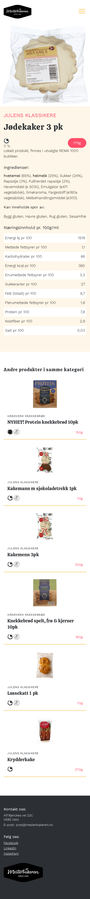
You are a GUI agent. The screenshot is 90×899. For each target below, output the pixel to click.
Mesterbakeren (17, 12)
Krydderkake (21, 760)
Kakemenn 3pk (23, 555)
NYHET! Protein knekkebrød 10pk (42, 422)
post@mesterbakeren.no (34, 825)
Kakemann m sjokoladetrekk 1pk (42, 488)
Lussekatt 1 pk (22, 693)
